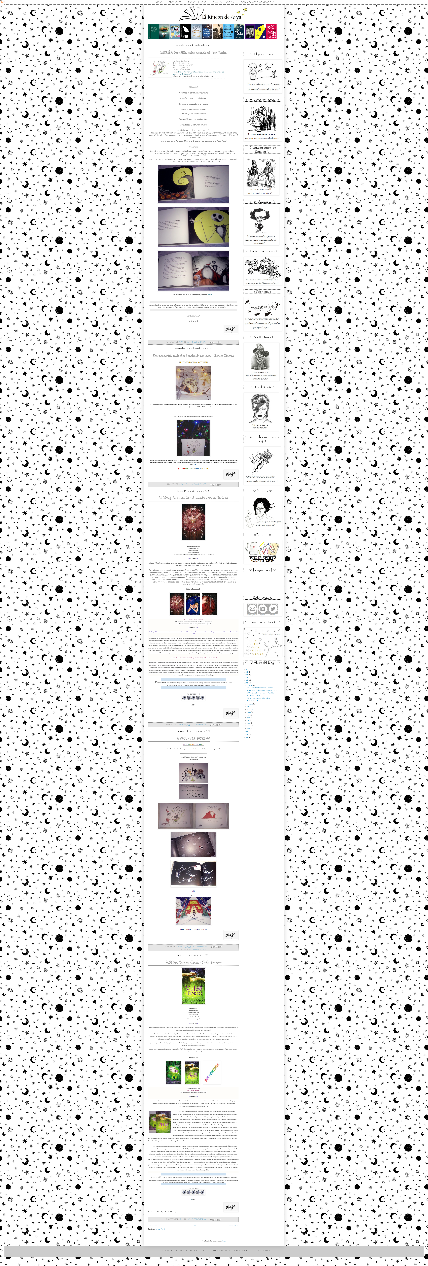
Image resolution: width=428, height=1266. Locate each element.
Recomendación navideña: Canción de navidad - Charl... (262, 690)
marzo (249, 723)
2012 (247, 737)
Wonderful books (198, 949)
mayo (248, 717)
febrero (249, 726)
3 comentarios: (199, 1219)
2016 (247, 680)
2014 (247, 732)
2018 (247, 674)
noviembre (250, 704)
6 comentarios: (199, 725)
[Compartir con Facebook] (217, 342)
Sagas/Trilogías (223, 2)
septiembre (250, 709)
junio (248, 715)
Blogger (224, 1241)
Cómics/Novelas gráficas (258, 2)
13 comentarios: (199, 484)
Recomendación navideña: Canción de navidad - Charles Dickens (193, 356)
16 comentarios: (199, 342)
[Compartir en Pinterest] (219, 342)
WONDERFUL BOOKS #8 (193, 738)
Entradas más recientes (155, 1226)
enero (249, 728)
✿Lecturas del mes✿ (252, 700)
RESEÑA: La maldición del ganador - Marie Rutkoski (193, 498)
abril (248, 720)
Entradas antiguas (233, 1226)
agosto (249, 712)
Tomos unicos (197, 2)
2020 (248, 669)
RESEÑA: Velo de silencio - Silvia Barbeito (193, 962)
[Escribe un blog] (213, 342)
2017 (247, 677)
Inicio (158, 2)
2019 (247, 672)
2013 (247, 734)
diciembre (250, 685)
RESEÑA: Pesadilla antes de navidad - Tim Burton (193, 53)
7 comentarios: (200, 946)
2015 (247, 683)
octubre (249, 706)
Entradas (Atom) (160, 1229)
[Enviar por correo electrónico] (211, 342)
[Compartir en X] (215, 342)
